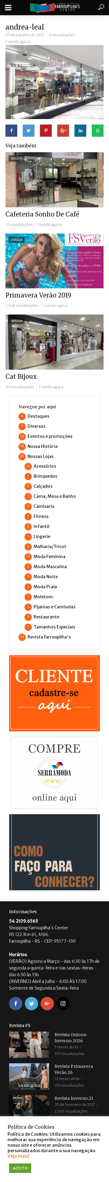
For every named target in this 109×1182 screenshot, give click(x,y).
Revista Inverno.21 (73, 1098)
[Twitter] (31, 1003)
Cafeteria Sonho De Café (42, 214)
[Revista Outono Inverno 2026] (29, 1045)
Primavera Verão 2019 (38, 295)
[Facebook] (15, 1003)
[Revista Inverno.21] (29, 1108)
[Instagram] (63, 1003)
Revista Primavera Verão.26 (73, 1069)
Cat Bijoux (21, 376)
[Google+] (47, 1003)
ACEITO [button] (20, 1168)
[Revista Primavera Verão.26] (29, 1076)
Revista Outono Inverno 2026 (70, 1037)
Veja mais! (18, 1156)
